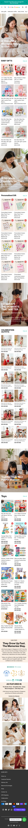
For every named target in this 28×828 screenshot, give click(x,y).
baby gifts (3, 11)
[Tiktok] (17, 825)
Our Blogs (3, 801)
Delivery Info (4, 782)
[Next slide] (26, 2)
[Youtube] (14, 825)
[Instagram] (11, 825)
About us (3, 776)
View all (25, 61)
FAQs (2, 788)
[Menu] (2, 7)
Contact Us (4, 792)
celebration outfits (12, 11)
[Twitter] (19, 825)
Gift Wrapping (4, 795)
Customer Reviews (6, 779)
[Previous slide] (1, 2)
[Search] (5, 7)
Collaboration (4, 798)
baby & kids (21, 11)
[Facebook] (8, 825)
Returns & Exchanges (6, 785)
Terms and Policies (14, 822)
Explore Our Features (14, 696)
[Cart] (26, 7)
